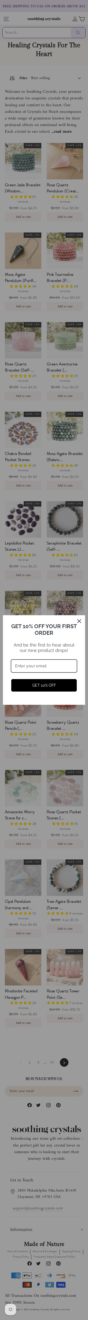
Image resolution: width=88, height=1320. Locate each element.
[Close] (79, 621)
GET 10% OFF (44, 685)
